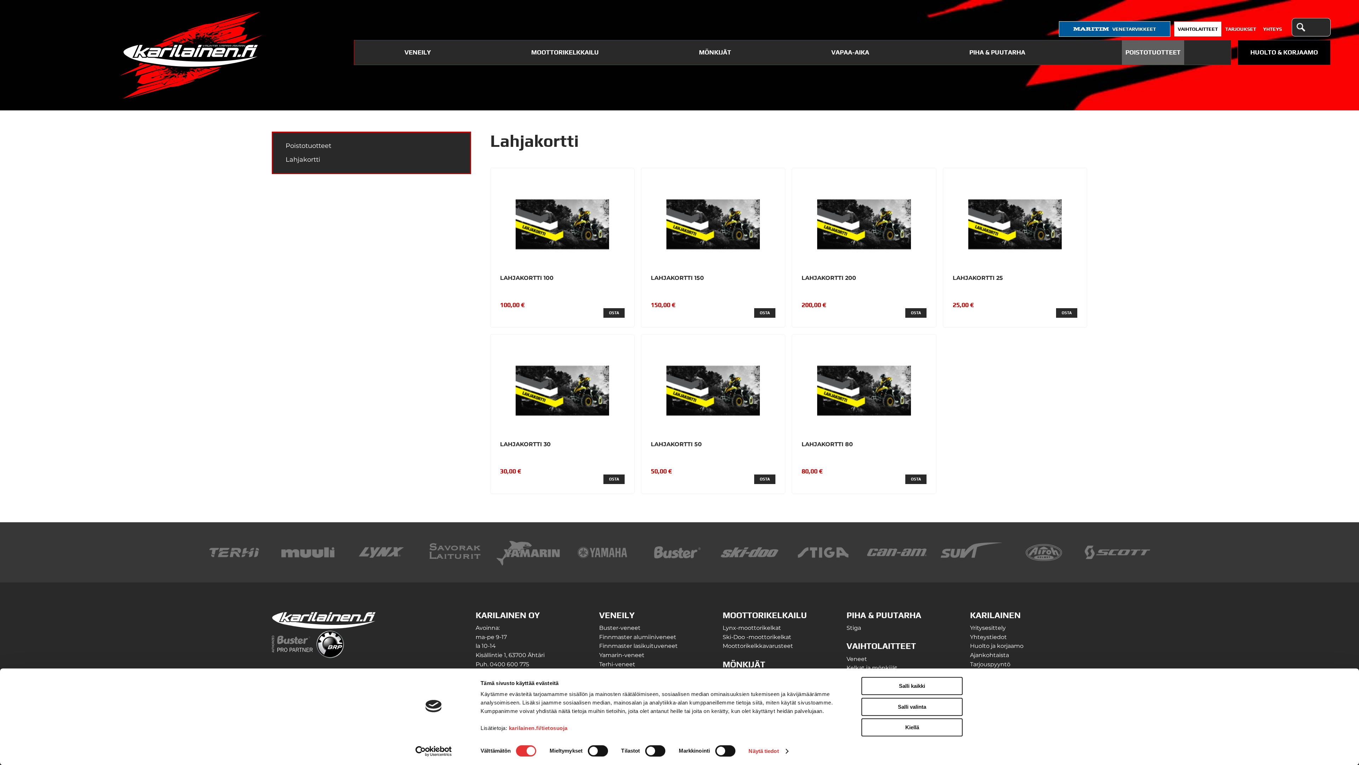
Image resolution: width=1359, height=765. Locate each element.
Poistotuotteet (1153, 52)
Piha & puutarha (997, 52)
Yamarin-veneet (621, 655)
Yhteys (1272, 29)
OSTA (614, 313)
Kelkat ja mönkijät (872, 668)
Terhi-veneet (617, 664)
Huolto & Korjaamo (1284, 52)
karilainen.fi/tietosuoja (538, 728)
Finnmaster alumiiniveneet (637, 637)
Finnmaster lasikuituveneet (638, 646)
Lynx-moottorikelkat (752, 628)
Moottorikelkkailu (565, 52)
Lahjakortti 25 (978, 278)
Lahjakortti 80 (827, 444)
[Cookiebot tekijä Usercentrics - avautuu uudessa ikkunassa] (434, 751)
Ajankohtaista (989, 655)
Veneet (857, 659)
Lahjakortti (303, 159)
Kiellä (912, 727)
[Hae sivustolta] (1300, 27)
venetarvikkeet (1134, 29)
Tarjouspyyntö (990, 664)
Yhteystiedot (988, 637)
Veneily (418, 52)
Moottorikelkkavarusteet (758, 646)
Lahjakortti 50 (676, 444)
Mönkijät (715, 52)
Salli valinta (912, 707)
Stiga (854, 628)
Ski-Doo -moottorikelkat (757, 637)
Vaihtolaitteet (1198, 29)
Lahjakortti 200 (829, 278)
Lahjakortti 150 (677, 278)
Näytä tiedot (764, 751)
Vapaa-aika (850, 52)
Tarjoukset (1240, 29)
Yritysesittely (988, 628)
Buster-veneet (620, 628)
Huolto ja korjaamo (996, 646)
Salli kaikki (912, 686)
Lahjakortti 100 (527, 278)
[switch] (598, 751)
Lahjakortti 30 (525, 444)
